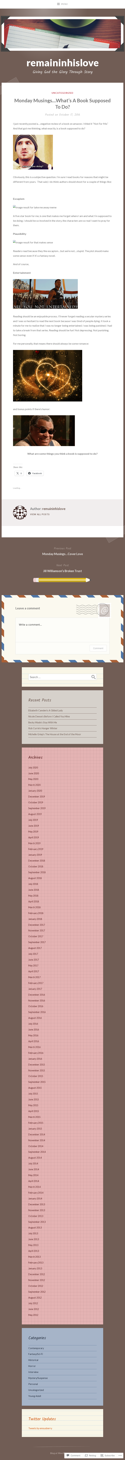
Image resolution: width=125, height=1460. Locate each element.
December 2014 (36, 1134)
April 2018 (33, 901)
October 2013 (35, 1216)
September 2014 (37, 1151)
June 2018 (33, 889)
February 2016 (35, 1053)
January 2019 (35, 854)
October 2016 (35, 1006)
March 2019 (34, 843)
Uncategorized (63, 92)
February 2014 (35, 1192)
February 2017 (35, 983)
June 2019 (33, 825)
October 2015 (35, 1076)
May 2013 (33, 1245)
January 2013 (35, 1268)
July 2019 (33, 820)
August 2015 (35, 1087)
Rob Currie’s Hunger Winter (42, 728)
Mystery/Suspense (38, 1378)
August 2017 (35, 948)
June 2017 (33, 959)
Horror (32, 1366)
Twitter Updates (42, 1419)
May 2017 (33, 965)
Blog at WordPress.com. (62, 1453)
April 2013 (33, 1251)
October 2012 (35, 1286)
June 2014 (33, 1169)
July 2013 (33, 1233)
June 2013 (33, 1239)
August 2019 (35, 814)
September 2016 (37, 1012)
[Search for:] (62, 677)
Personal (33, 1384)
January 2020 (35, 790)
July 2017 (33, 953)
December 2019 (36, 796)
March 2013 (34, 1256)
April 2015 (33, 1111)
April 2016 (33, 1041)
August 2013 (35, 1227)
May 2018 (33, 895)
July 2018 (33, 884)
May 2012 (33, 1315)
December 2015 (36, 1064)
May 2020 (33, 779)
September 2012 (37, 1291)
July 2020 (33, 767)
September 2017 (37, 942)
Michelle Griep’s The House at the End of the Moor (54, 734)
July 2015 (33, 1093)
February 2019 (35, 849)
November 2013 (36, 1210)
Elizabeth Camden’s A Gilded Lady (45, 710)
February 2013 (35, 1262)
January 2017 (35, 988)
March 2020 (34, 785)
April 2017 (33, 971)
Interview (33, 1372)
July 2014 (33, 1163)
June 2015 (33, 1099)
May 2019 (33, 831)
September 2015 (37, 1082)
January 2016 (35, 1058)
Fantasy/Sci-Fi (35, 1354)
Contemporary (36, 1348)
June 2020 (33, 773)
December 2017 (36, 924)
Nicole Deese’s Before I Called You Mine (49, 716)
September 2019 (37, 808)
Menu (64, 4)
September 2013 (37, 1222)
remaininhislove (62, 62)
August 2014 (35, 1157)
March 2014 (34, 1186)
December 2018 (36, 860)
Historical (33, 1360)
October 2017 (35, 936)
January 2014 (35, 1198)
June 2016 (33, 1029)
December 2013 (36, 1204)
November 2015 (36, 1070)
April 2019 (33, 837)
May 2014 (33, 1175)
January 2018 (35, 919)
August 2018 (35, 878)
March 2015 (34, 1117)
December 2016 (36, 994)
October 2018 (35, 866)
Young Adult (34, 1396)
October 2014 (35, 1146)
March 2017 (34, 977)
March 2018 (34, 907)
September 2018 (37, 872)
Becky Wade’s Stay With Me (42, 722)
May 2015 (33, 1105)
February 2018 (35, 913)
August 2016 (35, 1018)
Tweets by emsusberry (40, 1428)
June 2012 (33, 1309)
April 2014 (33, 1181)
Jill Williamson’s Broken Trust (62, 568)
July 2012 (33, 1303)
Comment (98, 648)
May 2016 (33, 1035)
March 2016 (34, 1047)
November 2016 (36, 1000)
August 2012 (35, 1297)
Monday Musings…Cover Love (62, 551)
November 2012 (36, 1280)
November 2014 (36, 1140)
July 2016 (33, 1023)
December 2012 (36, 1274)
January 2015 (35, 1128)
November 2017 (36, 930)
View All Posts (40, 514)
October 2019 (35, 802)
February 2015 (35, 1122)
